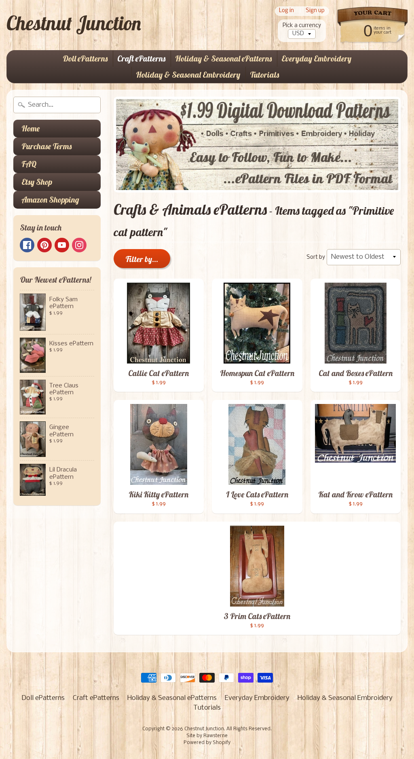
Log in (286, 11)
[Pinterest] (44, 245)
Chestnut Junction (73, 23)
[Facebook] (27, 245)
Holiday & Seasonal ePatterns (223, 58)
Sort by (315, 257)
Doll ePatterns (85, 58)
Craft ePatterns (141, 58)
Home (30, 128)
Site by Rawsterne (207, 736)
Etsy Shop (36, 182)
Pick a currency (302, 26)
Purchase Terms (46, 146)
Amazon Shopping (50, 200)
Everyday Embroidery (316, 58)
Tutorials (264, 75)
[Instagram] (79, 245)
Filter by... (142, 259)
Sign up (315, 11)
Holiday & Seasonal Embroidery (188, 75)
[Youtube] (62, 245)
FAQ (28, 164)
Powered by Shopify (207, 742)
